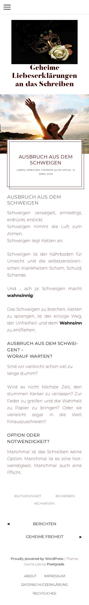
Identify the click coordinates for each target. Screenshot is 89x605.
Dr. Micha (64, 169)
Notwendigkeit (28, 496)
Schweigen (45, 503)
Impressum (54, 576)
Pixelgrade (55, 564)
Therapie (47, 169)
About (30, 576)
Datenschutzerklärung (44, 584)
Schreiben (66, 496)
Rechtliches (44, 593)
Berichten (44, 524)
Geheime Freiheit (44, 536)
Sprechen (33, 169)
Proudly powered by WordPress (37, 559)
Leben (21, 169)
